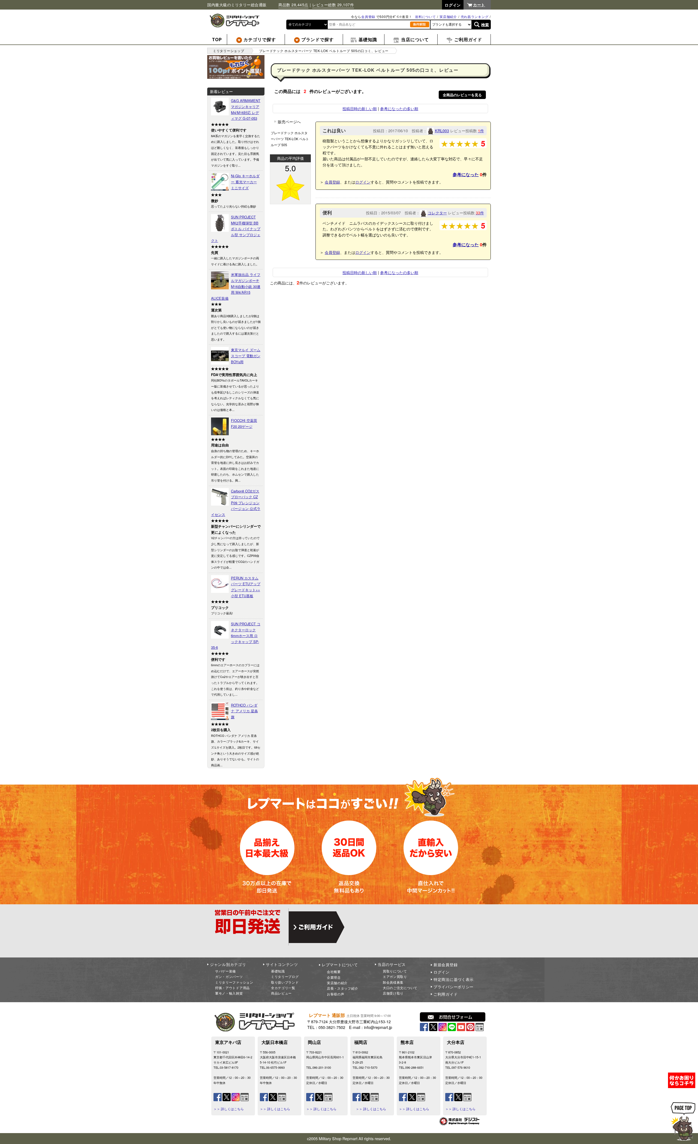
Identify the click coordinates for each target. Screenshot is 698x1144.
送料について (425, 16)
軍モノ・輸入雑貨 (229, 993)
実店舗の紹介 (337, 982)
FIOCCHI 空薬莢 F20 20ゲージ (244, 423)
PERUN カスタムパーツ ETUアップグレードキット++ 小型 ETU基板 (245, 586)
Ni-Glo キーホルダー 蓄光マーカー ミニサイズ (245, 181)
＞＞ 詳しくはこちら (228, 1109)
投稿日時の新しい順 (359, 108)
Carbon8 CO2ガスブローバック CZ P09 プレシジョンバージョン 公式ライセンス (235, 502)
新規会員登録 (446, 964)
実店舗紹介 (448, 16)
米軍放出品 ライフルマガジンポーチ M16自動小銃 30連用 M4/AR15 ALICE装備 (235, 286)
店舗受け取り (393, 993)
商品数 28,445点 (293, 4)
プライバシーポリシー (454, 986)
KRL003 (442, 130)
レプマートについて (340, 964)
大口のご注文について (400, 987)
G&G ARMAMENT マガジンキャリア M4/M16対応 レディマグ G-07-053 (245, 109)
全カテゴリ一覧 (283, 987)
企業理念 (334, 977)
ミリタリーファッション (234, 982)
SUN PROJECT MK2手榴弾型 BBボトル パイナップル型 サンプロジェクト (235, 228)
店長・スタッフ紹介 (342, 988)
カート (479, 4)
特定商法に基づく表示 (454, 979)
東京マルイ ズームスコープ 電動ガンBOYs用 (245, 355)
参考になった (466, 174)
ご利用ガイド (446, 994)
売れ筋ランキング (475, 16)
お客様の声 (335, 994)
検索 (485, 24)
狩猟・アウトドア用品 (232, 987)
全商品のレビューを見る (462, 94)
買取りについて (395, 971)
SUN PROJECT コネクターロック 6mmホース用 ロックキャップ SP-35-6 (235, 635)
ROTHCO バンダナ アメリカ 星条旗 (244, 710)
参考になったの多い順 (399, 108)
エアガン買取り (395, 976)
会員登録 (368, 16)
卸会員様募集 (393, 982)
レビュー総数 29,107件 (333, 4)
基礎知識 (278, 971)
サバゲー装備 (225, 971)
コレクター (437, 212)
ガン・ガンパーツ (229, 976)
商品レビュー (281, 993)
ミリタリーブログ (285, 976)
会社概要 (334, 971)
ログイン (363, 182)
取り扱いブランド (285, 982)
